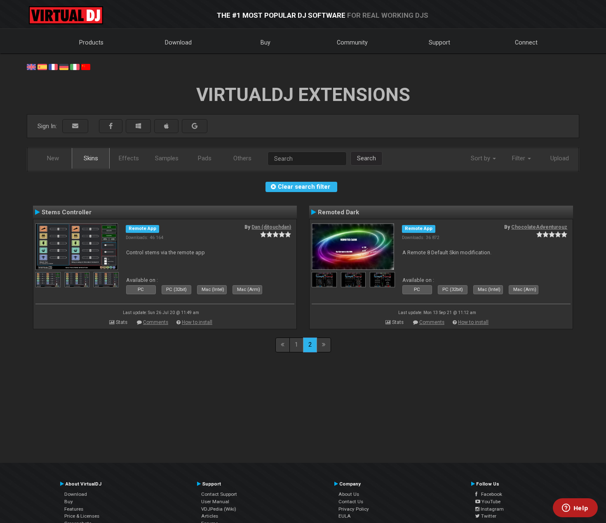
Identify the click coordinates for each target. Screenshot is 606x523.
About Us (348, 494)
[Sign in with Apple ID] (166, 126)
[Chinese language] (85, 66)
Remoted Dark (338, 212)
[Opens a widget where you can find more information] (575, 508)
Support (439, 42)
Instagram (491, 509)
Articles (209, 516)
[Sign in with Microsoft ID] (138, 126)
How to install (197, 322)
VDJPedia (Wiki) (218, 509)
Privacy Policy (353, 509)
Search (366, 158)
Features (73, 509)
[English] (31, 66)
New (53, 158)
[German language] (63, 66)
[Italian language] (74, 66)
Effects (129, 158)
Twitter (488, 516)
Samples (167, 158)
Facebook (489, 494)
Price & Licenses (81, 516)
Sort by (481, 158)
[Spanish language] (42, 66)
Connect (526, 42)
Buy (265, 42)
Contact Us (350, 501)
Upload (559, 158)
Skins (91, 158)
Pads (204, 158)
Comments (155, 322)
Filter (519, 158)
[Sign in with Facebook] (110, 126)
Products (91, 42)
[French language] (53, 66)
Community (352, 42)
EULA (344, 516)
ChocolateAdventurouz (539, 227)
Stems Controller (67, 212)
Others (242, 158)
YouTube (490, 501)
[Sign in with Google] (194, 126)
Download (178, 42)
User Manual (215, 501)
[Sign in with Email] (75, 126)
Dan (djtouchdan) (271, 227)
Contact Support (219, 494)
